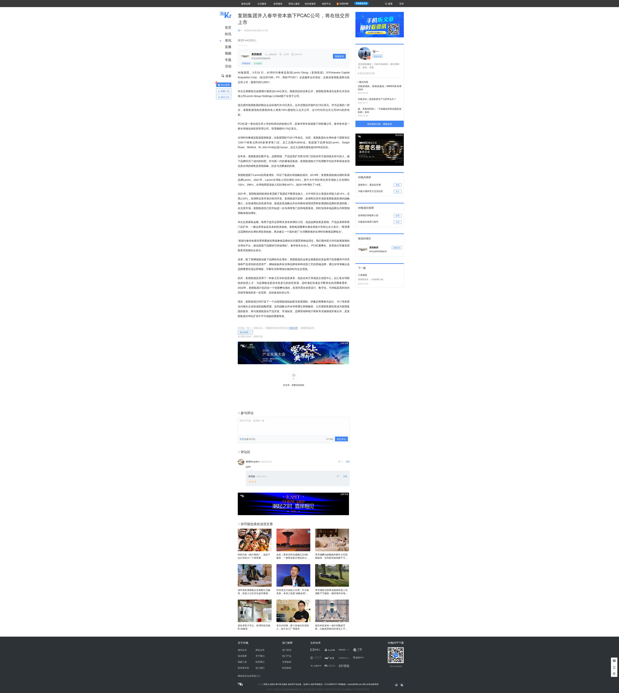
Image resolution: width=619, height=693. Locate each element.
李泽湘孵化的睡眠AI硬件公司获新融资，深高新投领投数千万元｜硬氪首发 (331, 556)
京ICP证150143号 (333, 689)
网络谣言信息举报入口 (249, 675)
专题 (228, 59)
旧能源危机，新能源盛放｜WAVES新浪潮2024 (379, 87)
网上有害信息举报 (370, 684)
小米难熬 (362, 274)
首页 (228, 27)
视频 (228, 53)
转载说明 (293, 327)
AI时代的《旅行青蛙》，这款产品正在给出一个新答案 (254, 556)
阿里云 (267, 684)
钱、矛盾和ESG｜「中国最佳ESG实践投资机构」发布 (379, 110)
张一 (240, 30)
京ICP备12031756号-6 (313, 689)
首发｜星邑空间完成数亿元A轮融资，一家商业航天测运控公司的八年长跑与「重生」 (292, 556)
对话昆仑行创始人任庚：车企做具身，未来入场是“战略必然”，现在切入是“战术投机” (292, 591)
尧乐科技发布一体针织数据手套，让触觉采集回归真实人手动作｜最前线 (331, 627)
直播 (228, 46)
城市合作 (242, 649)
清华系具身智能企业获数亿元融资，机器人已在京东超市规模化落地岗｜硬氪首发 (254, 591)
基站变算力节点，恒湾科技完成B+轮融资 (254, 627)
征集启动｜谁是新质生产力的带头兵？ (377, 99)
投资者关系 (243, 667)
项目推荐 (244, 332)
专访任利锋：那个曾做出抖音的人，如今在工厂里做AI (292, 627)
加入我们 (260, 667)
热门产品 (286, 655)
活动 (228, 66)
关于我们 (260, 655)
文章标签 (286, 661)
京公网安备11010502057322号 (355, 689)
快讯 (228, 34)
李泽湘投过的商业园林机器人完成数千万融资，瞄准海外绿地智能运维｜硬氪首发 (331, 591)
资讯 (228, 40)
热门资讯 (286, 649)
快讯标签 (286, 667)
